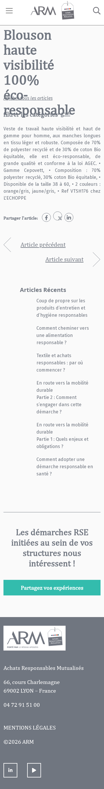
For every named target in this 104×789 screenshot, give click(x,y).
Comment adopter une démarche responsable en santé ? (64, 467)
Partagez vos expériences (52, 587)
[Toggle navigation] (9, 10)
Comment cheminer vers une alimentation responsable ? (62, 335)
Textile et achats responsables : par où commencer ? (59, 363)
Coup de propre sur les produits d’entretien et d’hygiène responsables (62, 308)
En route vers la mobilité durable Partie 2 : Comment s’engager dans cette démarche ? (62, 397)
